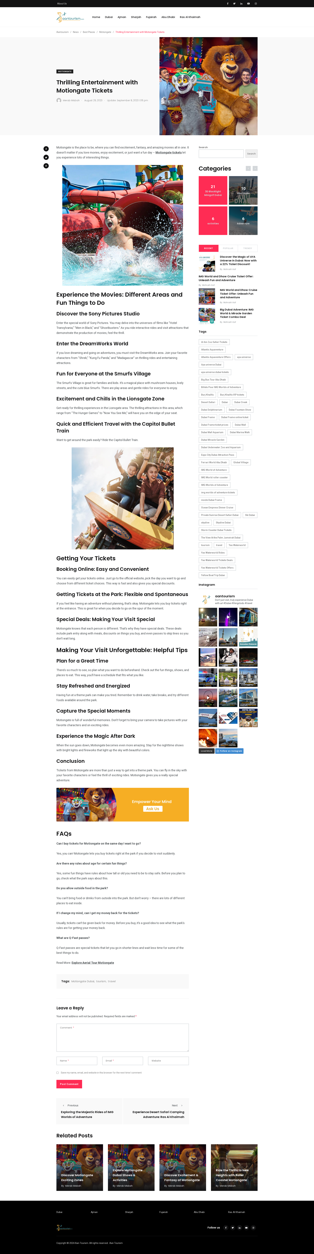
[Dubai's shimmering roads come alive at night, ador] (208, 617)
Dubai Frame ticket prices (214, 425)
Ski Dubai (250, 515)
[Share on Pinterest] (46, 165)
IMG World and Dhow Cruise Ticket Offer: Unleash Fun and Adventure (226, 278)
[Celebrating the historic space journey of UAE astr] (228, 657)
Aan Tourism (116, 1243)
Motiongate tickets (169, 152)
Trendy (247, 248)
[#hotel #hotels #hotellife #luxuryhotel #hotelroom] (248, 718)
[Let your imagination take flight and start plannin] (208, 718)
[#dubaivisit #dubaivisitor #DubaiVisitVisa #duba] (248, 698)
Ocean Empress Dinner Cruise (217, 507)
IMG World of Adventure (214, 470)
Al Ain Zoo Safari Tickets (214, 342)
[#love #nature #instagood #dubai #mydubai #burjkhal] (228, 718)
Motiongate (64, 71)
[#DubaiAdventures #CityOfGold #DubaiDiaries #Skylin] (228, 738)
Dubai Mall (240, 425)
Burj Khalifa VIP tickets (232, 394)
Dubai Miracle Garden (212, 440)
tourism (101, 981)
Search (203, 147)
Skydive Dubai (223, 522)
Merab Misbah (73, 1185)
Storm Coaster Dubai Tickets (216, 530)
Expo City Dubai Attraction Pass (217, 455)
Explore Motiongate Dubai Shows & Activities (127, 1175)
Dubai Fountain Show (240, 409)
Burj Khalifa (207, 394)
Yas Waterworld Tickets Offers (217, 567)
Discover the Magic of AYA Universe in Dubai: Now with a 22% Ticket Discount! (238, 260)
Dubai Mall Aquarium (212, 432)
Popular (228, 248)
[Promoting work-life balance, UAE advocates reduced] (208, 677)
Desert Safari (208, 402)
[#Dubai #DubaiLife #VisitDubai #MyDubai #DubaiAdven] (208, 698)
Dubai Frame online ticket (234, 417)
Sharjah (136, 17)
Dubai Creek (240, 402)
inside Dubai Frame (211, 500)
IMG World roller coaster (214, 477)
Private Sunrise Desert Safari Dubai (220, 515)
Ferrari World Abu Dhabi (214, 462)
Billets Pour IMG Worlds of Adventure (221, 387)
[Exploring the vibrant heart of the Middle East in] (208, 657)
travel (112, 981)
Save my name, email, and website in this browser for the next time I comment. (101, 1072)
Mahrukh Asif (229, 269)
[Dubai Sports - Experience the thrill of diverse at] (248, 657)
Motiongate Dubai (82, 981)
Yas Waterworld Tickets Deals (217, 560)
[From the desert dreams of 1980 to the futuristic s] (208, 637)
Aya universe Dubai (211, 364)
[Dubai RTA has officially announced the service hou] (248, 617)
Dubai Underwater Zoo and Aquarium (221, 447)
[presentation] (248, 168)
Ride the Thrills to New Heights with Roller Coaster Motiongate (232, 1175)
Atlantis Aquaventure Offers (216, 357)
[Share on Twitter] (46, 157)
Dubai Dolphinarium (211, 409)
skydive (205, 522)
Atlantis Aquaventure (212, 349)
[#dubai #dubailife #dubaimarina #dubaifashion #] (228, 698)
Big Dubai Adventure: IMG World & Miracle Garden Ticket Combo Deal (237, 313)
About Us (62, 3)
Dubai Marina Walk (240, 432)
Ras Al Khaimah (190, 17)
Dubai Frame (208, 417)
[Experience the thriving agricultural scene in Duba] (228, 677)
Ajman (122, 17)
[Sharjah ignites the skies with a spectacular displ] (228, 637)
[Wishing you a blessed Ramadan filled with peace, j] (248, 637)
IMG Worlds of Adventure (214, 485)
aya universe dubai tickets (215, 372)
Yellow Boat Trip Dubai (213, 575)
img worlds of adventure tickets (218, 492)
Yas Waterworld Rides (213, 552)
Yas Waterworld (237, 545)
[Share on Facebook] (46, 148)
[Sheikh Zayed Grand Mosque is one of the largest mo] (248, 677)
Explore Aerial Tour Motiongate (93, 962)
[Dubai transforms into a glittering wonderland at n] (228, 617)
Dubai (109, 17)
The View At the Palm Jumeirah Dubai (221, 537)
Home (96, 17)
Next (175, 1105)
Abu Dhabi (168, 17)
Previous (73, 1105)
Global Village (240, 462)
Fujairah (151, 17)
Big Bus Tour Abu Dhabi (213, 379)
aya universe (244, 357)
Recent (208, 248)
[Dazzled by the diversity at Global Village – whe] (208, 738)
